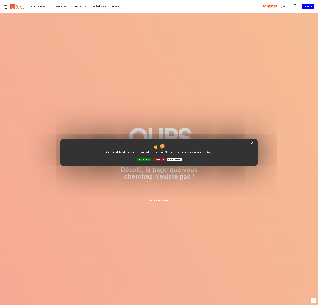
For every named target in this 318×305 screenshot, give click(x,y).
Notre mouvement (38, 6)
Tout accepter (144, 159)
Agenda (115, 6)
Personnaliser (174, 159)
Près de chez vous (99, 6)
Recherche (295, 8)
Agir (307, 6)
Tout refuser (159, 159)
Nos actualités (80, 6)
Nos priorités (60, 6)
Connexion (284, 8)
